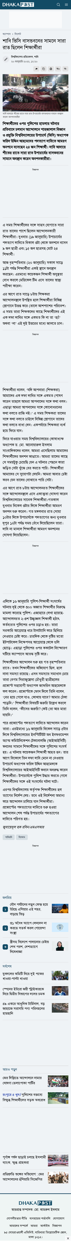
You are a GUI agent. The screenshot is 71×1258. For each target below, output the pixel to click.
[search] (58, 5)
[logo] (18, 4)
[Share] (36, 68)
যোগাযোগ (58, 1218)
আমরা (34, 1226)
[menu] (65, 5)
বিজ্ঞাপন (57, 1226)
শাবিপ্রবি (8, 837)
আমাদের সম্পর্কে (18, 1226)
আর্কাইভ (45, 1226)
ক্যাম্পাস (7, 34)
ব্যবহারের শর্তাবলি (40, 1218)
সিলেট (18, 34)
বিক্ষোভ (22, 837)
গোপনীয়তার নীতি (17, 1218)
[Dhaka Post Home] (35, 1203)
